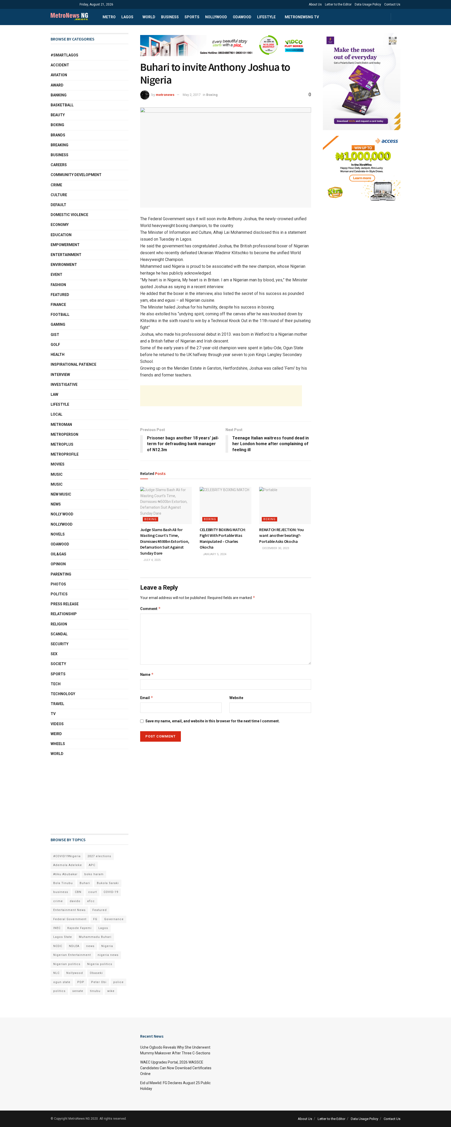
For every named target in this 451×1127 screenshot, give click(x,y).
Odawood (242, 17)
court (92, 892)
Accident (60, 65)
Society (58, 664)
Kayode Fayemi (79, 928)
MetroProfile (65, 454)
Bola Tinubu (63, 883)
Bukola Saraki (108, 883)
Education (61, 235)
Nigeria (107, 946)
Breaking (59, 145)
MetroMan (61, 424)
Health (57, 354)
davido (75, 901)
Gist (55, 335)
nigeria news (108, 955)
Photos (58, 584)
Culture (59, 195)
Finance (58, 305)
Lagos (127, 17)
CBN (78, 892)
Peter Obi (98, 982)
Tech (56, 684)
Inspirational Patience (73, 364)
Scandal (59, 634)
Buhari (85, 883)
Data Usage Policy (368, 4)
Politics (59, 594)
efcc (91, 901)
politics (59, 991)
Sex (54, 654)
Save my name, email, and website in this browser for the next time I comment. (212, 721)
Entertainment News (69, 910)
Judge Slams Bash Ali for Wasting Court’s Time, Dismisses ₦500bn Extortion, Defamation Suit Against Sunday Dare (164, 541)
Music (57, 474)
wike (111, 991)
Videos (57, 724)
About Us (315, 4)
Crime (56, 185)
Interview (60, 375)
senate (77, 991)
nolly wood (62, 514)
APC (92, 865)
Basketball (62, 105)
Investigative (64, 384)
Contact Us (392, 4)
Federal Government (69, 919)
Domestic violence (69, 215)
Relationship (64, 614)
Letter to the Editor (338, 4)
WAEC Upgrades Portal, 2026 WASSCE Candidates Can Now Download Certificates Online (175, 1068)
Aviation (59, 75)
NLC (56, 973)
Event (56, 274)
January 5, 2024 (214, 554)
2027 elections (99, 856)
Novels (58, 534)
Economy (60, 225)
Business (170, 17)
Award (57, 85)
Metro (109, 17)
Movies (57, 464)
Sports (192, 17)
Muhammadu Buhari (95, 937)
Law (54, 394)
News (56, 504)
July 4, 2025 (152, 560)
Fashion (58, 285)
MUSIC (57, 484)
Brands (58, 135)
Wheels (58, 744)
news (90, 946)
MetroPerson (64, 434)
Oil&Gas (58, 554)
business (60, 892)
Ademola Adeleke (67, 865)
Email (146, 697)
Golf (55, 344)
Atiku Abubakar (65, 874)
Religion (59, 624)
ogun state (61, 982)
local (56, 414)
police (118, 982)
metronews (165, 95)
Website (236, 698)
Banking (59, 95)
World (149, 17)
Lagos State (62, 937)
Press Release (65, 604)
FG (95, 919)
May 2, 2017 (191, 95)
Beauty (58, 115)
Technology (63, 694)
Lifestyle (266, 17)
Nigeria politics (99, 964)
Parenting (61, 574)
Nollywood (216, 17)
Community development (76, 175)
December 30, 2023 (275, 548)
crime (58, 901)
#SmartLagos (64, 55)
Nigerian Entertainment (72, 955)
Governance (114, 919)
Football (60, 314)
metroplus (62, 444)
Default (58, 205)
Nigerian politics (66, 964)
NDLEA (74, 946)
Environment (64, 265)
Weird (56, 734)
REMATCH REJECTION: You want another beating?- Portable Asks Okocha (281, 535)
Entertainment (66, 255)
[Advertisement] (221, 395)
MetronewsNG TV (302, 17)
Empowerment (65, 245)
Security (59, 644)
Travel (57, 704)
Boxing (212, 95)
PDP (80, 982)
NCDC (57, 946)
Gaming (58, 324)
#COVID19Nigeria (67, 856)
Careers (59, 165)
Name (147, 674)
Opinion (58, 564)
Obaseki (96, 973)
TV (53, 714)
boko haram (94, 874)
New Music (61, 494)
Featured (60, 295)
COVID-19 (111, 892)
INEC (57, 928)
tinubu (95, 991)
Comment (150, 608)
